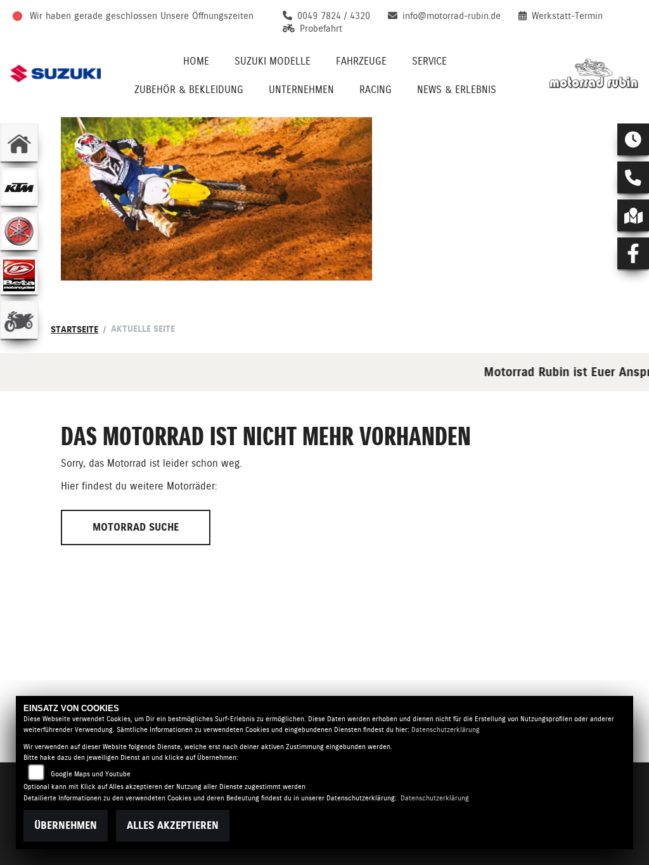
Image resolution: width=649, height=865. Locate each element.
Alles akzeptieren (173, 825)
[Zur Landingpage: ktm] (19, 187)
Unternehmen (301, 90)
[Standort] (633, 215)
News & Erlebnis (456, 90)
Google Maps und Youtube (91, 774)
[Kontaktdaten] (633, 177)
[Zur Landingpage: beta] (19, 275)
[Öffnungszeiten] (633, 139)
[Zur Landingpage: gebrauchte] (19, 320)
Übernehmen (65, 825)
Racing (375, 90)
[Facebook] (633, 253)
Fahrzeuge (361, 61)
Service (429, 61)
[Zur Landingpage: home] (19, 142)
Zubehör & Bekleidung (188, 90)
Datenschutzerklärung (445, 730)
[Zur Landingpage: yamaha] (19, 231)
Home (196, 61)
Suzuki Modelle (273, 61)
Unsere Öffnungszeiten (207, 16)
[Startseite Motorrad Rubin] (593, 73)
